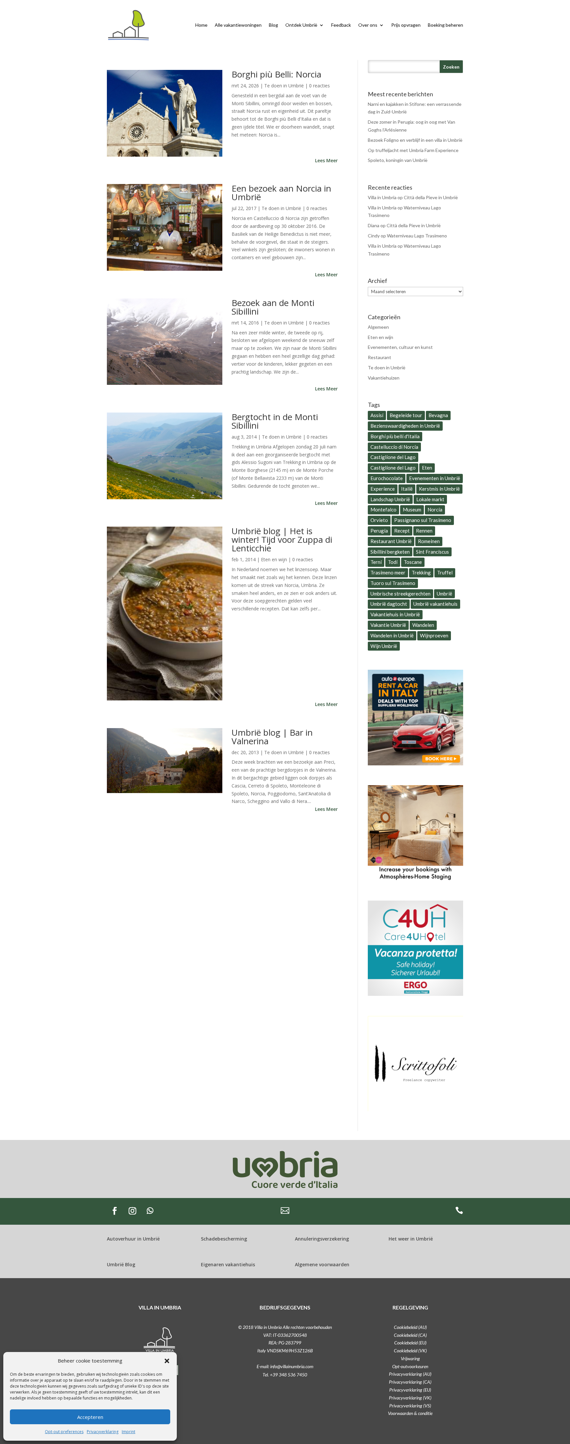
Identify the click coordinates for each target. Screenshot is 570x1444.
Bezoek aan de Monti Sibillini (273, 307)
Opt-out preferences (64, 1431)
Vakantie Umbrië (388, 625)
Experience (382, 489)
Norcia (435, 509)
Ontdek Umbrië (301, 25)
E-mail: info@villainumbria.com (285, 1366)
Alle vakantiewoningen (238, 25)
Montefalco (383, 509)
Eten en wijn (274, 559)
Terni (376, 562)
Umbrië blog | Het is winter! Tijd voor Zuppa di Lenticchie (282, 539)
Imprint (128, 1431)
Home (201, 25)
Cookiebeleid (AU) (410, 1327)
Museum (412, 509)
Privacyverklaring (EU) (410, 1390)
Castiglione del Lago (393, 457)
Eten (427, 468)
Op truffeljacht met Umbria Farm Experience (413, 150)
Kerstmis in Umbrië (439, 489)
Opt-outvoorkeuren (410, 1366)
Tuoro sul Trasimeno (392, 583)
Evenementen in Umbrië (434, 478)
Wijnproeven (434, 635)
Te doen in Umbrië (284, 85)
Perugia (379, 531)
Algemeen (378, 327)
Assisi (376, 415)
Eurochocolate (386, 478)
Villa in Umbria (382, 197)
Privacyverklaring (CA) (410, 1382)
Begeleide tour (406, 415)
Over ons (367, 25)
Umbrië (444, 594)
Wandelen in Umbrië (392, 635)
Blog (273, 25)
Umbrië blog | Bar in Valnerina (272, 736)
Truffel (445, 572)
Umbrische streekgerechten (400, 594)
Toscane (413, 562)
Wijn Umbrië (383, 646)
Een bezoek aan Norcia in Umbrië (281, 192)
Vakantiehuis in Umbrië (395, 614)
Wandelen (423, 625)
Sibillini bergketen (390, 552)
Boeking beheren (445, 25)
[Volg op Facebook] (114, 1210)
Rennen (424, 531)
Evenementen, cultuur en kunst (400, 347)
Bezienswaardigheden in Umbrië (405, 426)
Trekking (421, 572)
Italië (407, 489)
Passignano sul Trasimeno (422, 520)
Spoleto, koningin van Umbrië (398, 160)
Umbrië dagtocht (388, 604)
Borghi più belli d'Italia (395, 436)
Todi (392, 562)
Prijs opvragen (406, 25)
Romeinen (429, 541)
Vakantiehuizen (383, 378)
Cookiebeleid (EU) (410, 1342)
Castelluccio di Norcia (394, 447)
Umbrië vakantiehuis (435, 604)
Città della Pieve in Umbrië (431, 197)
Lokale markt (430, 499)
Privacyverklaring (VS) (410, 1405)
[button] (167, 1361)
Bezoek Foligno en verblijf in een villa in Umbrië (415, 140)
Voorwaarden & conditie (410, 1413)
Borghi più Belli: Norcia (276, 74)
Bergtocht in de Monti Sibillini (275, 421)
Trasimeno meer (387, 572)
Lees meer (326, 160)
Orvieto (379, 520)
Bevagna (438, 415)
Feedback (341, 25)
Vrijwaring (410, 1358)
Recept (402, 531)
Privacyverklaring (102, 1431)
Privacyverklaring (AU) (410, 1374)
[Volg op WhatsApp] (150, 1210)
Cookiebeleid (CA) (410, 1335)
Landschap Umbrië (390, 499)
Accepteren (90, 1417)
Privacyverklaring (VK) (410, 1397)
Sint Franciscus (432, 552)
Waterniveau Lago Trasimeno (417, 235)
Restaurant (379, 357)
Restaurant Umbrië (391, 541)
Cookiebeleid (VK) (410, 1350)
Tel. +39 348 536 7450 (285, 1374)
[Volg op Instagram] (132, 1210)
